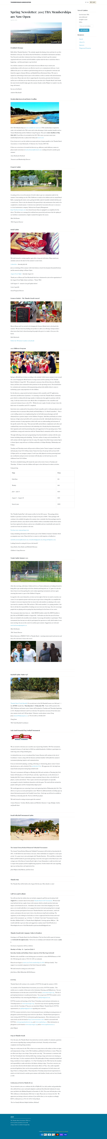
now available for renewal (33, 128)
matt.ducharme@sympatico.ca (19, 625)
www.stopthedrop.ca (41, 1022)
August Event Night (16, 274)
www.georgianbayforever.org (24, 1022)
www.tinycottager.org (48, 992)
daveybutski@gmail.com (35, 540)
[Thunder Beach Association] (21, 2)
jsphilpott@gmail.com (44, 997)
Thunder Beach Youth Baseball (19, 703)
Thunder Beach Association (48, 1131)
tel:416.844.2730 (36, 766)
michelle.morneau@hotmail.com (19, 540)
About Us (82, 42)
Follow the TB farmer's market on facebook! (22, 341)
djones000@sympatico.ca (21, 716)
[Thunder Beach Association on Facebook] (86, 3)
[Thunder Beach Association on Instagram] (88, 3)
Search (81, 39)
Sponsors (81, 45)
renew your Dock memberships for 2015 (33, 962)
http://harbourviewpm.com (18, 210)
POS (55, 1131)
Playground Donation (85, 48)
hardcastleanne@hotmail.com (33, 150)
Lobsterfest (14, 264)
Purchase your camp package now (20, 530)
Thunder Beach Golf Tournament (43, 901)
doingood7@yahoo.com (49, 540)
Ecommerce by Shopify (63, 1131)
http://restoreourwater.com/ (36, 1019)
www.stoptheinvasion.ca (47, 1024)
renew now (41, 138)
